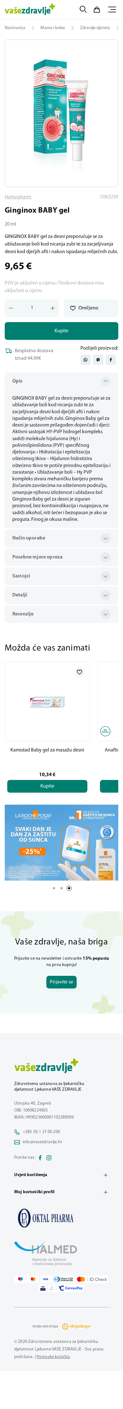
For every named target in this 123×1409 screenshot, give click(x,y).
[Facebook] (40, 1157)
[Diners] (63, 1279)
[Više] (61, 843)
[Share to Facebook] (111, 360)
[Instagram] (48, 1157)
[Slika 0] (61, 113)
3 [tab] (69, 888)
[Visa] (45, 1279)
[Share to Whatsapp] (85, 360)
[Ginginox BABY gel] (61, 1217)
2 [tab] (61, 888)
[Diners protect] (52, 1288)
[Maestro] (20, 1279)
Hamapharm (18, 197)
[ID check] (92, 1279)
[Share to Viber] (98, 360)
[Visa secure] (43, 1288)
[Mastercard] (33, 1279)
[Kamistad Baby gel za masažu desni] (47, 701)
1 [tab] (53, 888)
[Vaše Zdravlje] (30, 9)
